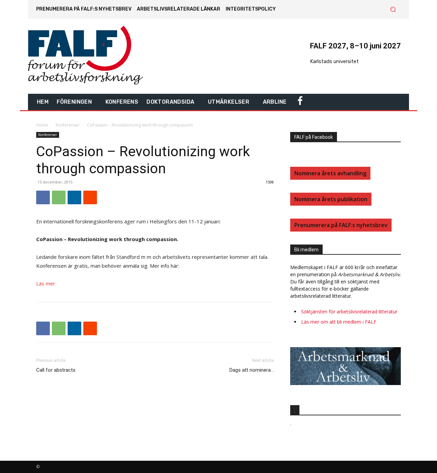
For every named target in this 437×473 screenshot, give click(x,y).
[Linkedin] (74, 197)
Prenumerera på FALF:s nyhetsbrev (340, 225)
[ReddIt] (90, 197)
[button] (393, 9)
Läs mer (45, 283)
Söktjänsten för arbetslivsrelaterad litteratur (349, 311)
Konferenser (68, 125)
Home (42, 125)
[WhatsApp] (59, 197)
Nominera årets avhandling (330, 173)
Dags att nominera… (251, 370)
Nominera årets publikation (330, 199)
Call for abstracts (55, 370)
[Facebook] (43, 197)
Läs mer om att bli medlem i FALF (338, 322)
